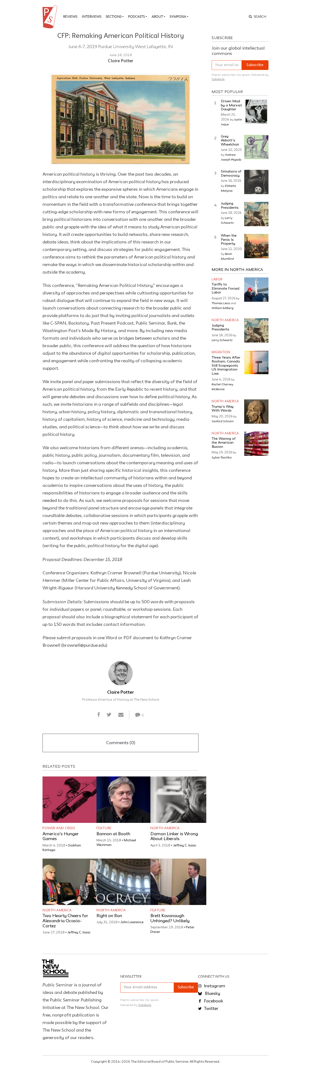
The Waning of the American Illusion (223, 442)
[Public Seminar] (51, 16)
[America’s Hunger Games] (70, 799)
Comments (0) (120, 743)
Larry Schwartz (222, 340)
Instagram (214, 986)
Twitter (210, 1009)
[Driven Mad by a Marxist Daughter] (256, 112)
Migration (221, 352)
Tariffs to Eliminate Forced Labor (225, 288)
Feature (104, 828)
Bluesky (212, 994)
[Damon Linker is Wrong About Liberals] (178, 799)
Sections (113, 16)
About (157, 16)
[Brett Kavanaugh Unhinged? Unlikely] (178, 882)
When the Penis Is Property (229, 239)
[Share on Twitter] (109, 715)
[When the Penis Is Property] (256, 246)
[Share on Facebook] (99, 715)
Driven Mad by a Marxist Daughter (231, 105)
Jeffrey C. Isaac (184, 845)
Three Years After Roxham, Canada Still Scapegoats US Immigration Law (226, 366)
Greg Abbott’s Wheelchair (230, 140)
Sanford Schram (222, 421)
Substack (218, 79)
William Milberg (222, 308)
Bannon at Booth (113, 834)
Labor (217, 279)
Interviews (91, 16)
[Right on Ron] (124, 882)
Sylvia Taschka (222, 457)
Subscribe (255, 65)
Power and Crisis (59, 828)
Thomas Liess (221, 303)
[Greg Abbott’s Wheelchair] (256, 147)
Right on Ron (109, 916)
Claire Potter (120, 61)
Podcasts (136, 16)
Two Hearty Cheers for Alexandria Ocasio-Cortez (65, 921)
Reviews (70, 16)
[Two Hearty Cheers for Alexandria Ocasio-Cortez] (70, 882)
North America (165, 828)
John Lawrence (132, 922)
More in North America (237, 270)
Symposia (178, 16)
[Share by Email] (120, 715)
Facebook (213, 1001)
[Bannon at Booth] (124, 799)
